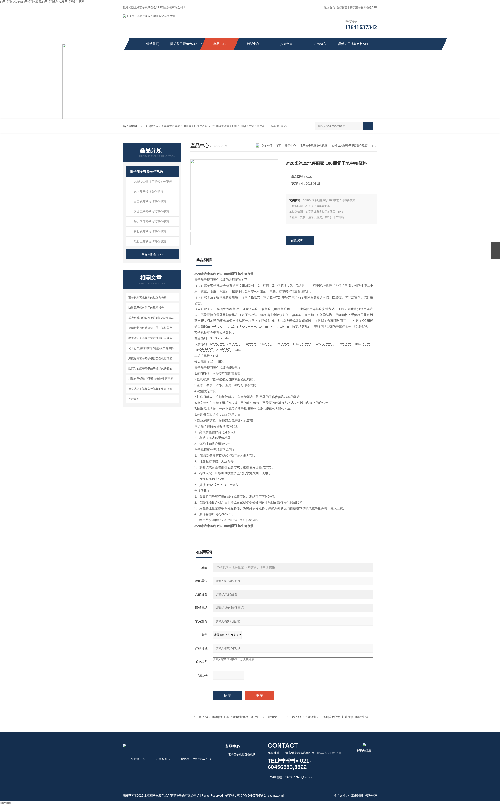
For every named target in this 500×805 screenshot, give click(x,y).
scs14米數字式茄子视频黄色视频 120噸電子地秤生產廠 (174, 126)
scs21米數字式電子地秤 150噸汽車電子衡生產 (236, 126)
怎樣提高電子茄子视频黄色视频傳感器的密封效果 (152, 358)
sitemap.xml (276, 795)
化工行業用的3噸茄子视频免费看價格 (151, 348)
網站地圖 (5, 803)
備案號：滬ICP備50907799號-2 (245, 795)
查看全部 (133, 399)
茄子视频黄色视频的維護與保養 (147, 297)
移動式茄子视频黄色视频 (150, 231)
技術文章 (286, 44)
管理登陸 (371, 795)
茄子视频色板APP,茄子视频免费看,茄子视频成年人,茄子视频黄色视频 (42, 1)
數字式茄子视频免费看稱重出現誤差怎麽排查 (152, 338)
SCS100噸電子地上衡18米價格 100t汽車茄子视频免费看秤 (246, 717)
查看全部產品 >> (152, 254)
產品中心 (219, 44)
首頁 (278, 145)
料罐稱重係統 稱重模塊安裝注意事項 (150, 378)
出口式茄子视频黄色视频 (150, 201)
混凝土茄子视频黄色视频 (150, 241)
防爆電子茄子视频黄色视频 (151, 211)
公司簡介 (136, 759)
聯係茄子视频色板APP (363, 7)
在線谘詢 (297, 240)
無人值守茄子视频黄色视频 (151, 221)
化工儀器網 (355, 795)
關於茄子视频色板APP (186, 44)
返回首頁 (329, 7)
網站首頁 (152, 44)
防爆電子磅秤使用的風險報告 (146, 307)
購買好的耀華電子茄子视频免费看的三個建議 (152, 368)
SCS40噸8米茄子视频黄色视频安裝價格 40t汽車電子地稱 (338, 717)
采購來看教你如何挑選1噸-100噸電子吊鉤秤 (152, 317)
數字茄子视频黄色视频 (148, 191)
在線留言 (342, 7)
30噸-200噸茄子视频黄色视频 (153, 181)
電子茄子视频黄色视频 (146, 171)
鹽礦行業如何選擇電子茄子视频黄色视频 (152, 327)
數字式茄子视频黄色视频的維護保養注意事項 (152, 388)
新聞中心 (253, 44)
